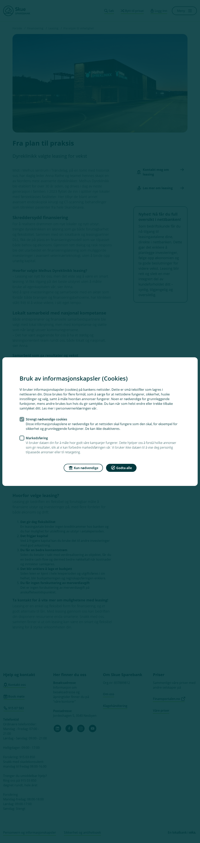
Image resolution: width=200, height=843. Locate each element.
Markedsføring (37, 438)
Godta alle (124, 468)
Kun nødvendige (86, 468)
